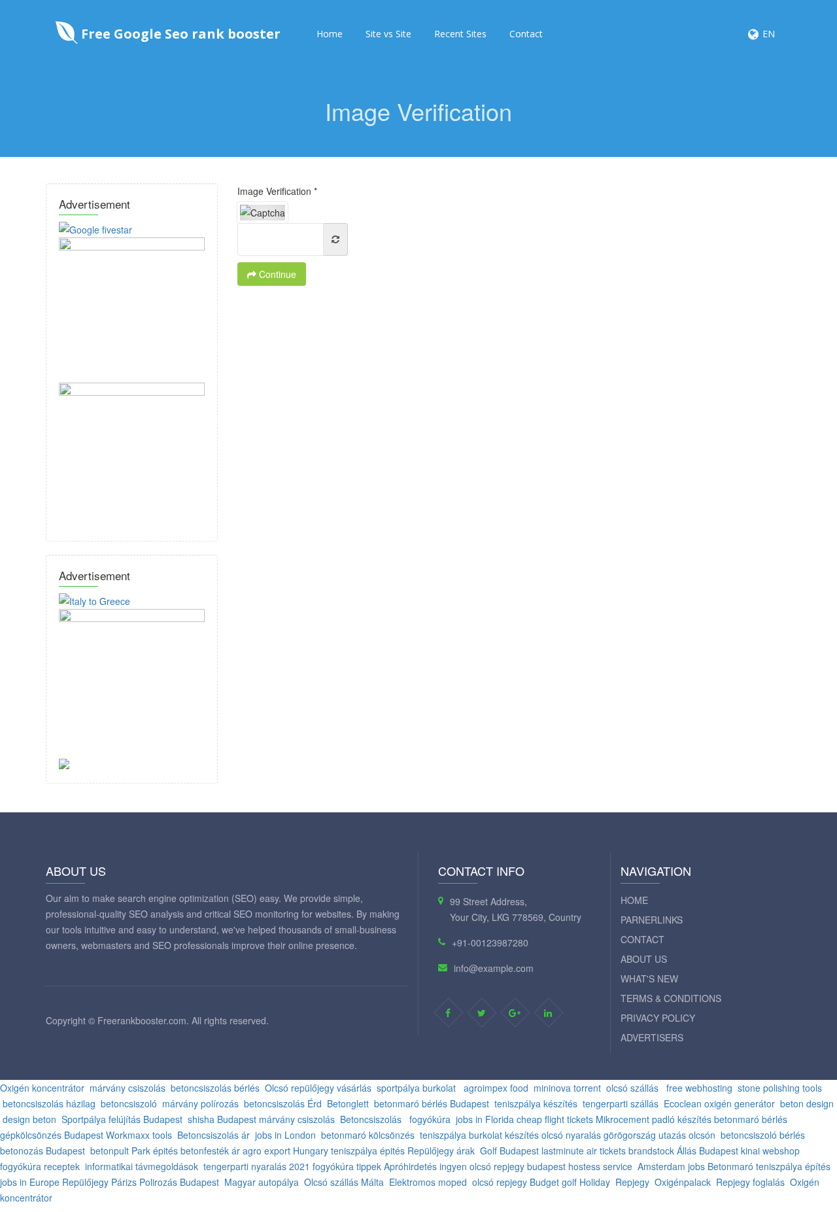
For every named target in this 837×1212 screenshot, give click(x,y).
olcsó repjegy (497, 1166)
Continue (276, 274)
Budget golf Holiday (570, 1181)
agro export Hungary (285, 1150)
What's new (649, 978)
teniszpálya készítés (535, 1103)
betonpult (109, 1150)
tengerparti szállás (620, 1103)
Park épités (154, 1150)
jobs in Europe (30, 1181)
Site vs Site (388, 33)
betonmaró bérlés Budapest (431, 1103)
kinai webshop (770, 1150)
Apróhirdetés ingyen (425, 1166)
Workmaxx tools (139, 1134)
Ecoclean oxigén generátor (719, 1103)
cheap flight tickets (555, 1119)
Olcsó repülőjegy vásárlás (318, 1087)
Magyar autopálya (261, 1181)
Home (329, 33)
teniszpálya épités (368, 1150)
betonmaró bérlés (752, 1119)
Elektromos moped (428, 1181)
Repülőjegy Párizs (99, 1181)
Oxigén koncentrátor (42, 1087)
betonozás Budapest (42, 1150)
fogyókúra (430, 1119)
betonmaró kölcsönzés (368, 1134)
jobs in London (285, 1134)
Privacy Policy (658, 1017)
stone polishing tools (780, 1087)
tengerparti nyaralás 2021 (256, 1166)
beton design (807, 1103)
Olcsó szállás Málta (344, 1181)
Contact (526, 33)
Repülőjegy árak (441, 1150)
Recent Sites (460, 33)
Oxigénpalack (683, 1181)
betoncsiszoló (129, 1103)
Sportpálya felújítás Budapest (121, 1119)
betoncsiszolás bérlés (215, 1087)
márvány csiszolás (127, 1087)
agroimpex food (496, 1087)
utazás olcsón (686, 1134)
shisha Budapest (222, 1119)
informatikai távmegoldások (141, 1166)
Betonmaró (732, 1166)
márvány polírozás (200, 1103)
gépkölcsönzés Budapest (51, 1134)
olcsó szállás (633, 1087)
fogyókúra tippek (347, 1166)
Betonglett (348, 1103)
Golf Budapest (509, 1150)
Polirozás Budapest (179, 1181)
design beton (29, 1119)
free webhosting (698, 1087)
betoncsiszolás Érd (283, 1103)
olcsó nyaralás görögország (598, 1134)
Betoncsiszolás (372, 1119)
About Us (644, 958)
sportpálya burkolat (417, 1087)
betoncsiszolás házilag (49, 1103)
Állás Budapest (707, 1150)
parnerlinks (652, 919)
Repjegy (632, 1181)
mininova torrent (567, 1087)
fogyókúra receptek (40, 1166)
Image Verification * (277, 191)
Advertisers (652, 1037)
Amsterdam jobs (671, 1166)
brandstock (652, 1150)
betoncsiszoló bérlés (763, 1134)
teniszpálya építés (793, 1166)
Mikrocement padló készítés (653, 1119)
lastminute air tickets (583, 1150)
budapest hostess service (579, 1166)
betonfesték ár (210, 1150)
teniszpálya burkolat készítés (479, 1134)
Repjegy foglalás (750, 1181)
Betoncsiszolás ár (213, 1134)
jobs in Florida (485, 1119)
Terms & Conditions (671, 998)
